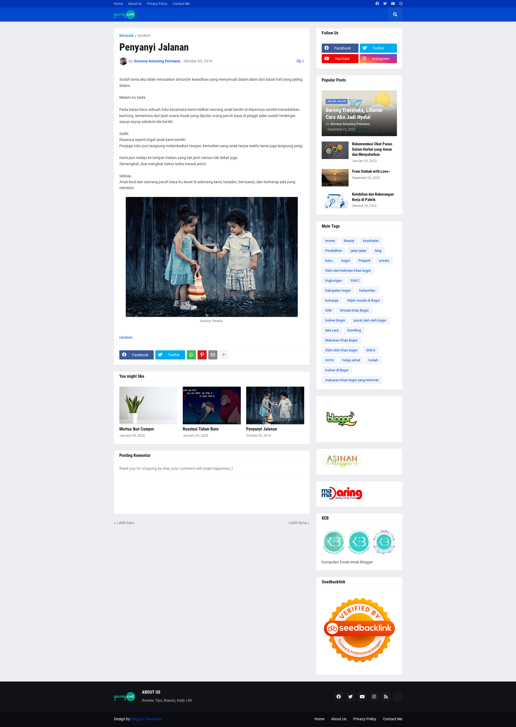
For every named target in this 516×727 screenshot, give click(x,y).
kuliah (373, 360)
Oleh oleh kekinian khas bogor (348, 271)
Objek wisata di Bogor (363, 300)
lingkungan (333, 280)
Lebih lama (298, 523)
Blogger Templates (146, 719)
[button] (395, 15)
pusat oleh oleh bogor (370, 320)
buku (329, 261)
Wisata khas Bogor (354, 310)
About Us (135, 4)
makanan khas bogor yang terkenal (351, 380)
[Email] (212, 354)
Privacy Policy (157, 4)
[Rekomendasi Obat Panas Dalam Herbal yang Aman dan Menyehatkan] (335, 150)
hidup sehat (351, 360)
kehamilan (367, 290)
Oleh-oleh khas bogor (341, 350)
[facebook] (377, 4)
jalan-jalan (358, 251)
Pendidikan (333, 251)
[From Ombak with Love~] (335, 177)
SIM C (355, 280)
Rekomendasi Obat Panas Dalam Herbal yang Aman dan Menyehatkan (372, 149)
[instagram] (400, 4)
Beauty (349, 241)
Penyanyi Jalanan (261, 429)
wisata (384, 261)
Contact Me (181, 4)
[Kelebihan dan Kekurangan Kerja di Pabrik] (335, 200)
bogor (345, 261)
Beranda (126, 35)
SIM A (370, 350)
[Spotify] (397, 696)
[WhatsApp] (191, 354)
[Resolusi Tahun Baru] (212, 405)
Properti (364, 261)
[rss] (385, 696)
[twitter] (385, 4)
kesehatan (371, 241)
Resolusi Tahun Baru (200, 429)
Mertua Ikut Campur (136, 429)
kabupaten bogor (338, 290)
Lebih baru (125, 523)
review (330, 241)
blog (378, 251)
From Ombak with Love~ (371, 171)
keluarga (331, 300)
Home (118, 4)
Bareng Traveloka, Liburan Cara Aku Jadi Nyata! (354, 113)
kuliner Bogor (335, 320)
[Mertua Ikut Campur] (148, 405)
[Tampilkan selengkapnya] (223, 354)
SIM (328, 310)
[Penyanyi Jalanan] (275, 405)
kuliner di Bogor (337, 370)
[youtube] (393, 4)
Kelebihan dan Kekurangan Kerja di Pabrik (373, 197)
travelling (354, 330)
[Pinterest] (202, 354)
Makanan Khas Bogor (341, 340)
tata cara (332, 330)
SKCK (329, 360)
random (143, 35)
